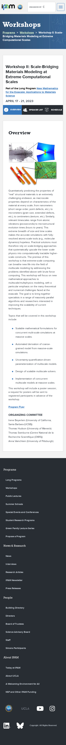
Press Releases (13, 588)
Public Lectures (13, 496)
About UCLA (12, 675)
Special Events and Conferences (22, 512)
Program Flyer (16, 406)
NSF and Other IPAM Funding (21, 692)
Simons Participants (16, 648)
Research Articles (14, 572)
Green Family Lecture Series (20, 528)
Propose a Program (15, 536)
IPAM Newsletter (14, 580)
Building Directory (15, 607)
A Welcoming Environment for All (22, 684)
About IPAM (11, 657)
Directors (10, 616)
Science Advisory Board (18, 632)
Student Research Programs (20, 520)
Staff (8, 640)
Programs (9, 32)
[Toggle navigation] (61, 7)
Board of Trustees (15, 624)
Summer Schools (14, 504)
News (8, 556)
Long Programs (13, 480)
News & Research (15, 545)
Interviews (11, 564)
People (8, 597)
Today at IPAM (13, 667)
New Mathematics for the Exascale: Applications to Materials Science (32, 92)
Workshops (27, 32)
